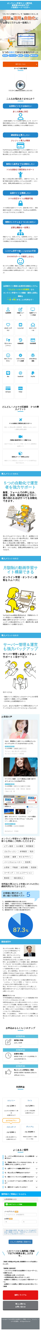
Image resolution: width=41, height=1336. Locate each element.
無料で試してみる (20, 64)
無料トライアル (20, 1295)
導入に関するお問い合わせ (20, 1305)
